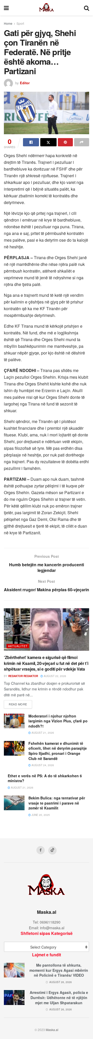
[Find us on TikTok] (52, 850)
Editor (25, 82)
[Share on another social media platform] (81, 142)
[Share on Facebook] (31, 142)
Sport (20, 23)
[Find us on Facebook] (40, 850)
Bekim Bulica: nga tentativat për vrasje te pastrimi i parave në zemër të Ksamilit (56, 802)
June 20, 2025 (40, 815)
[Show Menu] (6, 7)
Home (8, 23)
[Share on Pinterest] (65, 142)
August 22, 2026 (54, 676)
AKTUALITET (18, 646)
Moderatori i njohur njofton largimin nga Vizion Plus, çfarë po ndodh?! (58, 721)
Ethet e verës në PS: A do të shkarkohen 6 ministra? (45, 778)
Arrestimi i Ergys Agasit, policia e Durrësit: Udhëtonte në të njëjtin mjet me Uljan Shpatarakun (59, 997)
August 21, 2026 (42, 732)
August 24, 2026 (42, 765)
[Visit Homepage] (46, 8)
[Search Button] (86, 7)
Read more (20, 704)
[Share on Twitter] (48, 142)
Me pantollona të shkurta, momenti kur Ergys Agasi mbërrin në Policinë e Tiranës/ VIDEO (58, 970)
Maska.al (52, 1029)
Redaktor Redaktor (23, 676)
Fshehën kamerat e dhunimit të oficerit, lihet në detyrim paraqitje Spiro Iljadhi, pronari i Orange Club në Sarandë (57, 751)
